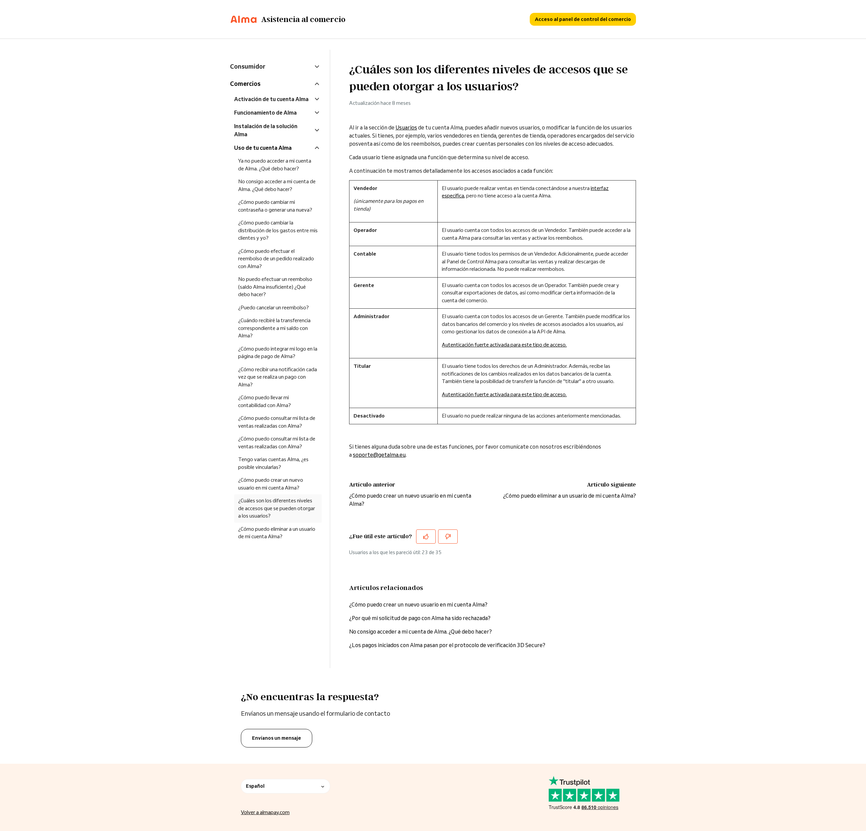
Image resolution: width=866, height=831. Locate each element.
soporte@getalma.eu (379, 454)
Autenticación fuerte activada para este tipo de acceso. (504, 344)
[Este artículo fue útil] (426, 536)
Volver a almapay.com (265, 812)
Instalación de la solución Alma (265, 130)
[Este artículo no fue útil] (448, 536)
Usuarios (406, 127)
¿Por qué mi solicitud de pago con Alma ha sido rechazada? (420, 618)
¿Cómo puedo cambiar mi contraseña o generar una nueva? (275, 206)
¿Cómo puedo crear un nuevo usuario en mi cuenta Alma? (418, 604)
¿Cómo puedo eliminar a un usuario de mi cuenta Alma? (569, 495)
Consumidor (247, 66)
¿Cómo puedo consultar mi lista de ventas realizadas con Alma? (276, 422)
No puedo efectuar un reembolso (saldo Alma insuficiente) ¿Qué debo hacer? (275, 287)
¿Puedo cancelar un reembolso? (273, 307)
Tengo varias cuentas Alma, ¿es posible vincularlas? (273, 463)
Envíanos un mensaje (276, 738)
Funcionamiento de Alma (265, 112)
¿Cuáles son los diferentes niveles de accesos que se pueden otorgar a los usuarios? (276, 508)
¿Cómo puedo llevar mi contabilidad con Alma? (264, 401)
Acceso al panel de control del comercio (583, 19)
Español (255, 786)
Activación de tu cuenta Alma (271, 99)
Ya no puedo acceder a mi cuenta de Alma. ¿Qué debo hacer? (274, 165)
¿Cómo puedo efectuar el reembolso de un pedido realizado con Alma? (276, 258)
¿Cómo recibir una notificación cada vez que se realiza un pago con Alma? (277, 377)
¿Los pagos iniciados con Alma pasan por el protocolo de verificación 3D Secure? (447, 645)
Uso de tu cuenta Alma (263, 147)
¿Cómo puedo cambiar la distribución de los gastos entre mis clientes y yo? (278, 230)
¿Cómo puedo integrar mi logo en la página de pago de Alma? (277, 353)
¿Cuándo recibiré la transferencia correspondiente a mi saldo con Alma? (274, 328)
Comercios (245, 83)
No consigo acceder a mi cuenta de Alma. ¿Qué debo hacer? (420, 631)
